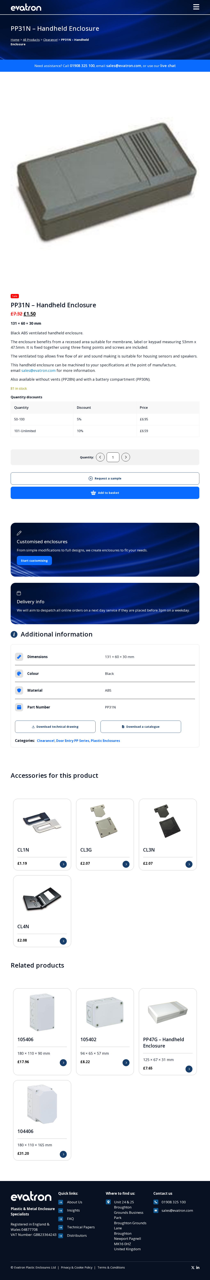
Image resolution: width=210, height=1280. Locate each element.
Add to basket (108, 493)
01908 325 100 (82, 65)
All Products (31, 40)
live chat (168, 65)
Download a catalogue (143, 727)
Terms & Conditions (111, 1267)
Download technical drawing (58, 727)
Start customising (34, 561)
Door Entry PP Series (72, 740)
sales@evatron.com (123, 65)
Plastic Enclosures (105, 740)
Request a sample (108, 478)
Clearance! (50, 40)
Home (15, 40)
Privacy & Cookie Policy (76, 1267)
